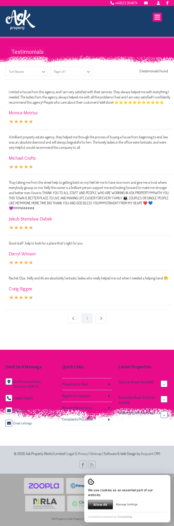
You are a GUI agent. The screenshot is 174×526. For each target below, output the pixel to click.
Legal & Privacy (77, 453)
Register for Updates (76, 396)
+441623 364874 (125, 3)
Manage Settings (127, 504)
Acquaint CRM (150, 453)
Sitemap (96, 453)
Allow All (100, 504)
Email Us (18, 411)
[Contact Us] (158, 3)
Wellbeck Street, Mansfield (137, 413)
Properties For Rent (75, 384)
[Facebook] (167, 3)
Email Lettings (22, 423)
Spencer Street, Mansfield (136, 382)
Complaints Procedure (77, 419)
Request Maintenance (77, 407)
